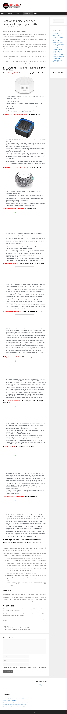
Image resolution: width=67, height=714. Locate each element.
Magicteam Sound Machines (13, 357)
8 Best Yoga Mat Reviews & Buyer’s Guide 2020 (15, 698)
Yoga (35, 13)
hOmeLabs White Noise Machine (14, 496)
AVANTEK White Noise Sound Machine (16, 115)
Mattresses (9, 13)
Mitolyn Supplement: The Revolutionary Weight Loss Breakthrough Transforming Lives (58, 51)
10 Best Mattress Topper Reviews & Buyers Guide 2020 (17, 702)
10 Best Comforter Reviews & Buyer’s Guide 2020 (16, 706)
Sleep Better (27, 13)
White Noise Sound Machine (13, 311)
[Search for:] (58, 21)
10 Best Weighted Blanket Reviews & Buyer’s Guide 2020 (16, 627)
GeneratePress (38, 712)
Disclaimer (37, 687)
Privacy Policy (38, 685)
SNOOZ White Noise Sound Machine (15, 168)
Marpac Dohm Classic (11, 263)
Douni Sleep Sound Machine (13, 401)
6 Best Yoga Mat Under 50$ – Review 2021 (58, 62)
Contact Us (38, 689)
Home (2, 13)
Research (18, 13)
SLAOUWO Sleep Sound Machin (14, 208)
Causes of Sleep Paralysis (9, 700)
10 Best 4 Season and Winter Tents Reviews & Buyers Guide (17, 629)
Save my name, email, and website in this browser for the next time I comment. (25, 667)
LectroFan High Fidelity (11, 73)
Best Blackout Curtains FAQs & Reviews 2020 (14, 704)
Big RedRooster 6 (10, 447)
